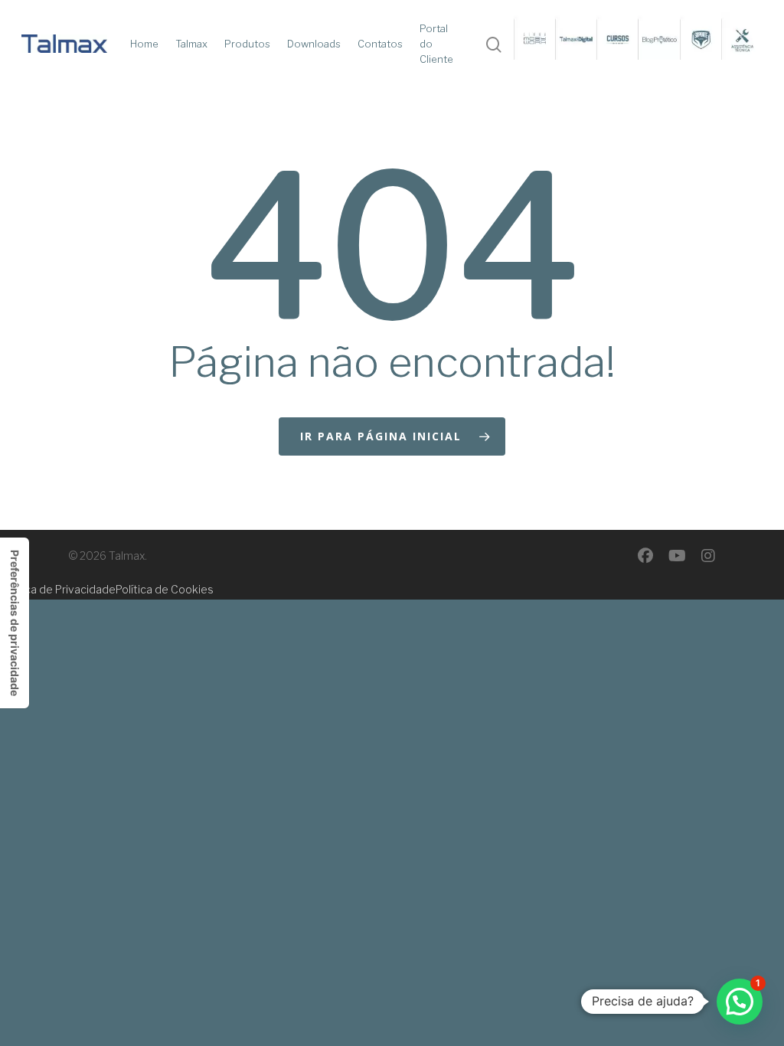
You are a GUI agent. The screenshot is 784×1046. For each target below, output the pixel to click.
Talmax (191, 44)
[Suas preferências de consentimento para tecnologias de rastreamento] (14, 623)
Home (144, 44)
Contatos (380, 44)
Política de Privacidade (58, 589)
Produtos (247, 44)
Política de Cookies (165, 589)
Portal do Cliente (436, 43)
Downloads (314, 44)
